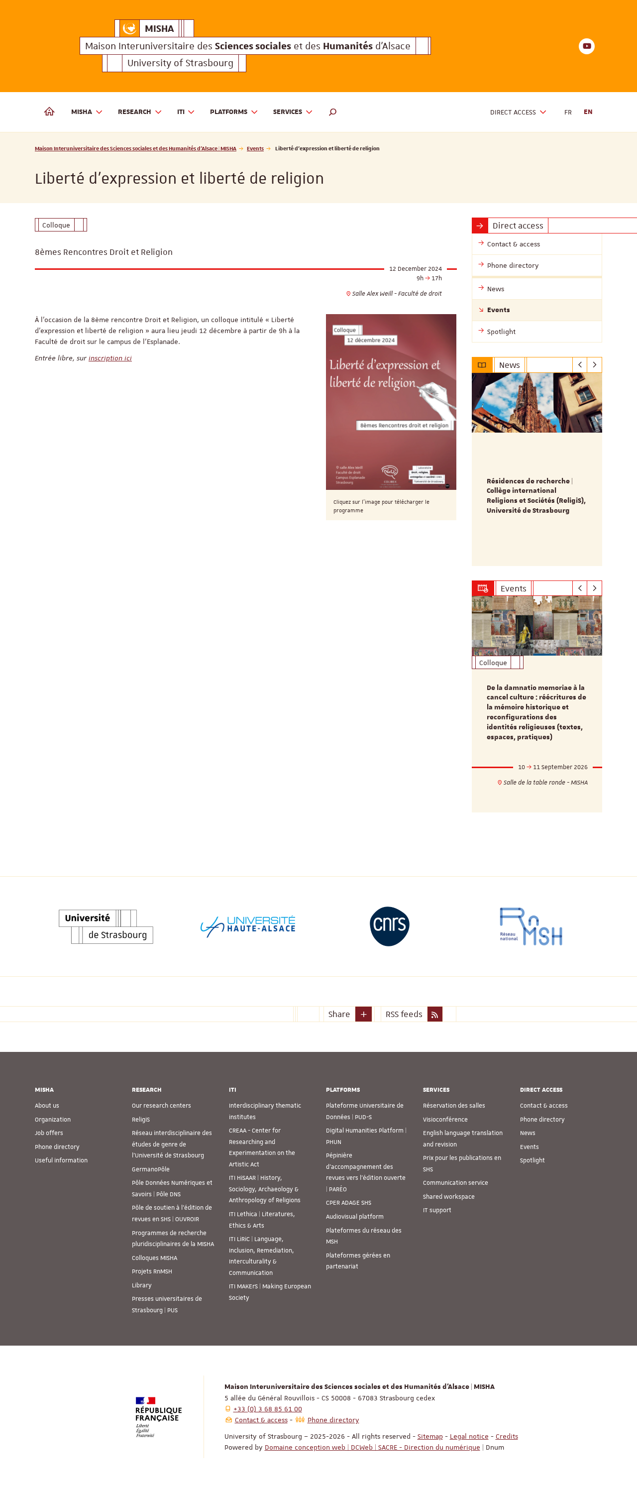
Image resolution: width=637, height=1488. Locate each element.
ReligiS (141, 1120)
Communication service (455, 1183)
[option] (537, 469)
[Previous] (580, 365)
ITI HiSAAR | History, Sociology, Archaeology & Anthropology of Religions (265, 1189)
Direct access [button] (513, 112)
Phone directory (57, 1147)
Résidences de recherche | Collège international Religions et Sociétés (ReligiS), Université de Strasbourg (536, 496)
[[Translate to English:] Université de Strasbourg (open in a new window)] (106, 926)
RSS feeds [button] (404, 1014)
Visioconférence (445, 1120)
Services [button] (287, 112)
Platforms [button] (228, 112)
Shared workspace (449, 1197)
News (527, 1133)
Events (255, 148)
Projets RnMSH (152, 1271)
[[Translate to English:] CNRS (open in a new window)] (389, 926)
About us (47, 1106)
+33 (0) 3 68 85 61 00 (267, 1408)
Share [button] (339, 1014)
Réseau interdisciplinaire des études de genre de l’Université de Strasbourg (172, 1144)
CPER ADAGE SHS (348, 1203)
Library (142, 1285)
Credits (507, 1436)
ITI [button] (181, 112)
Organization (53, 1120)
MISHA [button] (81, 112)
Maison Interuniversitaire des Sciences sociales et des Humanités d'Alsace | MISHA (135, 148)
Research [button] (134, 112)
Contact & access (544, 1106)
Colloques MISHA (154, 1258)
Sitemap (430, 1436)
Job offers (49, 1133)
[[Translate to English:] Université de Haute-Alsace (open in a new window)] (248, 926)
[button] (332, 112)
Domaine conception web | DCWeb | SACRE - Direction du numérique (372, 1447)
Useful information (61, 1160)
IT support (437, 1210)
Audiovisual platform (355, 1217)
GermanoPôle (151, 1169)
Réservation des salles (454, 1106)
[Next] (594, 365)
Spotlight (532, 1160)
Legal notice (469, 1436)
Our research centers (161, 1106)
